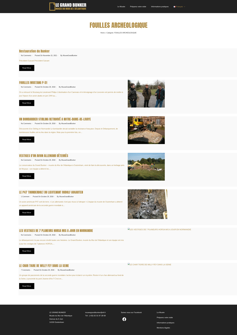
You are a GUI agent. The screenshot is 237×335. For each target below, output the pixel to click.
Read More (26, 68)
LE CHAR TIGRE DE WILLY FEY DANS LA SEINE (44, 265)
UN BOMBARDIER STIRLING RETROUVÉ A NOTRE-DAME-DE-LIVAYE (55, 119)
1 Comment (25, 196)
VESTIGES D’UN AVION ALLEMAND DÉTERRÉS (43, 155)
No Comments (26, 55)
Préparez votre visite (138, 7)
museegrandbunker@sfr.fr (95, 312)
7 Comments (25, 270)
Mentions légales (163, 328)
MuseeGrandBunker (70, 55)
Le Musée (121, 7)
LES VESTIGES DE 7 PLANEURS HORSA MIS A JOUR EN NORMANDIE (56, 230)
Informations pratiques (160, 7)
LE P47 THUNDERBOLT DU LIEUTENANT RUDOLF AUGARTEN (51, 192)
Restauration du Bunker (34, 51)
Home (102, 33)
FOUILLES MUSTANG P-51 (33, 82)
